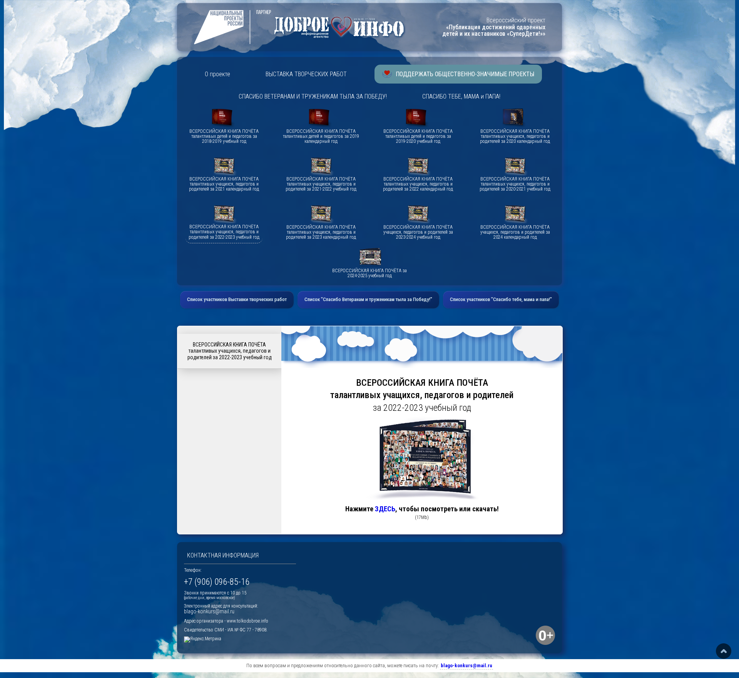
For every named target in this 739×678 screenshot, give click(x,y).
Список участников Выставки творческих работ (237, 299)
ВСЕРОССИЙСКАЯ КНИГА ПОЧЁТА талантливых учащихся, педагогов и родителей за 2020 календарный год (515, 136)
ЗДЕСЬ (385, 509)
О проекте (217, 74)
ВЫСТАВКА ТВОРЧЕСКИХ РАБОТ (306, 74)
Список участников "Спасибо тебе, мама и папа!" (501, 299)
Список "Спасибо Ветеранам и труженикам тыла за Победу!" (368, 299)
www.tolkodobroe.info (247, 621)
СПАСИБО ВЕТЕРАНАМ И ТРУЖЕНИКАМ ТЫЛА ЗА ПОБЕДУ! (313, 96)
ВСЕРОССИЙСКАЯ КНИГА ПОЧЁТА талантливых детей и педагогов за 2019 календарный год (321, 136)
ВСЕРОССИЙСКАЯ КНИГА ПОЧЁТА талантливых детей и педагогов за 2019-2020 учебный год (418, 136)
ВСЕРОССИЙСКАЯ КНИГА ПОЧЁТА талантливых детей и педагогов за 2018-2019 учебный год (224, 136)
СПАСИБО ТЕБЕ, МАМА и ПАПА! (461, 96)
